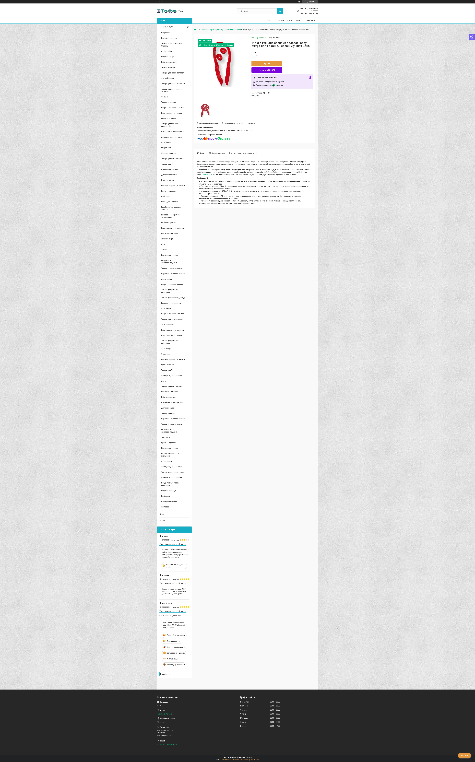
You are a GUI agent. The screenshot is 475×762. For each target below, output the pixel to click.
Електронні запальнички (171, 303)
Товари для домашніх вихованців (170, 125)
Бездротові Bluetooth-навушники (170, 454)
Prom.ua (249, 757)
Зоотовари (165, 437)
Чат (466, 756)
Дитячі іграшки (167, 78)
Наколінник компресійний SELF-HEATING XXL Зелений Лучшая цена (174, 624)
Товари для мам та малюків (172, 159)
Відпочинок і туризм (169, 255)
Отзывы (163, 521)
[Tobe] (167, 11)
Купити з (262, 70)
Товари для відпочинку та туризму (171, 90)
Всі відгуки (164, 674)
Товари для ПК (167, 164)
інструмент (207, 175)
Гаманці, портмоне (168, 223)
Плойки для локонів (233, 30)
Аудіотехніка (166, 51)
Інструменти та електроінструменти (169, 261)
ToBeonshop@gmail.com (167, 744)
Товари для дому (168, 413)
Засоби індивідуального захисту (171, 208)
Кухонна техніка (167, 180)
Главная (267, 20)
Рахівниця (165, 496)
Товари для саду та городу (172, 319)
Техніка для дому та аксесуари (169, 291)
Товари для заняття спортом (173, 84)
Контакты (311, 20)
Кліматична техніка (169, 62)
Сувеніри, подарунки (169, 169)
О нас (298, 20)
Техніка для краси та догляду (173, 298)
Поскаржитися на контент (230, 760)
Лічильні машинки (168, 153)
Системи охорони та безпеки (173, 186)
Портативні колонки (169, 38)
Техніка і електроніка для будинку (171, 44)
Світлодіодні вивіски (169, 202)
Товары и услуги (283, 20)
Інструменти (166, 148)
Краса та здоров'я (168, 191)
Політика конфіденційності (249, 760)
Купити (267, 64)
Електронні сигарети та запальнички (170, 216)
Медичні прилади (168, 491)
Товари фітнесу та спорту (171, 268)
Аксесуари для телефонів (171, 137)
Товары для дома (168, 102)
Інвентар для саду (168, 118)
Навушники (165, 33)
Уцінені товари (167, 239)
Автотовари (166, 142)
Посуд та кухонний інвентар (172, 108)
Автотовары (166, 308)
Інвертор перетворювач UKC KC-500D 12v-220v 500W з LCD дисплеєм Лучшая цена (174, 591)
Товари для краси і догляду (212, 30)
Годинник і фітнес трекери (172, 402)
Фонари (164, 97)
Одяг (163, 244)
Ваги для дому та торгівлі (171, 113)
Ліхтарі (164, 250)
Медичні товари (167, 57)
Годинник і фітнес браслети (172, 132)
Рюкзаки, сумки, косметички (172, 228)
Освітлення (165, 196)
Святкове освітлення (169, 233)
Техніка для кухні (168, 67)
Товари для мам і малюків (171, 386)
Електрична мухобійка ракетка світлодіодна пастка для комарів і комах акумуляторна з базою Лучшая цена (175, 553)
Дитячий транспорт (169, 175)
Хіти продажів (167, 325)
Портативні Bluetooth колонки (173, 274)
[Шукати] (280, 11)
